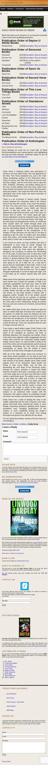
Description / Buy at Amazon (36, 46)
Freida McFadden (11, 663)
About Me (28, 594)
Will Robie (10, 710)
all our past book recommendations (27, 482)
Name (5, 431)
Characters (20, 9)
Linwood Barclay (37, 542)
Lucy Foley (8, 668)
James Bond (11, 706)
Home (3, 9)
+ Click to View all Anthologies (14, 144)
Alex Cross (10, 698)
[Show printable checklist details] (44, 30)
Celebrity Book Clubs (22, 561)
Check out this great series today (36, 646)
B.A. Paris (8, 661)
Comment (7, 442)
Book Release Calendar (34, 9)
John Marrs (9, 665)
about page (27, 724)
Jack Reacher (11, 694)
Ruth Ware (8, 674)
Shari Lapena (9, 677)
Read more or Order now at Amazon (13, 553)
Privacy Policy (6, 761)
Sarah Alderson (10, 675)
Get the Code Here (11, 472)
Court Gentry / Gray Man (15, 702)
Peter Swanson (10, 672)
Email (5, 436)
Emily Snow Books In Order (18, 30)
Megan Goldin (10, 670)
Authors (10, 9)
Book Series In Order (10, 424)
